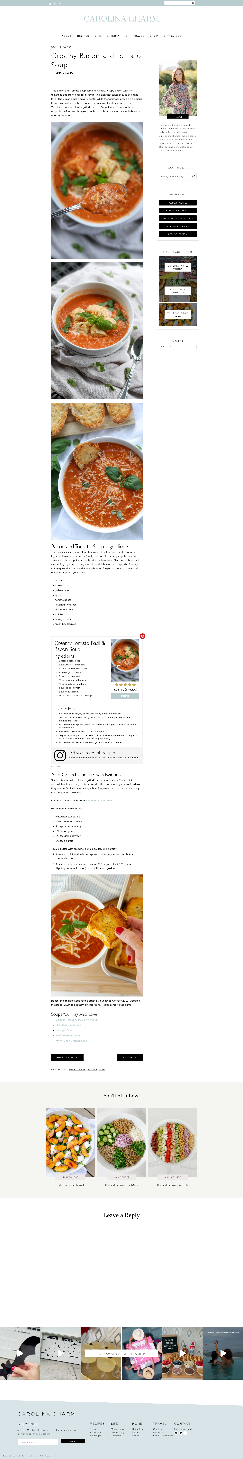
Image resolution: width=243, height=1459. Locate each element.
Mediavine (57, 1456)
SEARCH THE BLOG (178, 167)
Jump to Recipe (63, 73)
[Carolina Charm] (121, 18)
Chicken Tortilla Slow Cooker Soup (76, 1019)
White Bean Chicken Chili (71, 1040)
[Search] (193, 176)
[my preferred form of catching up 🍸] (101, 1353)
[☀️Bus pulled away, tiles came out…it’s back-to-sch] (142, 1353)
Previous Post (67, 1057)
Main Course (77, 1069)
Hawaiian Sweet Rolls (99, 801)
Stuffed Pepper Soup (68, 1035)
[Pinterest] (55, 3)
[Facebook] (60, 3)
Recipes (92, 1069)
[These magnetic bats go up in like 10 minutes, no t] (60, 1353)
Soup (102, 1069)
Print (125, 695)
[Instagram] (50, 3)
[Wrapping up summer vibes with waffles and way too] (182, 1353)
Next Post (130, 1057)
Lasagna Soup (64, 1030)
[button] (178, 202)
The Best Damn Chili (68, 1025)
